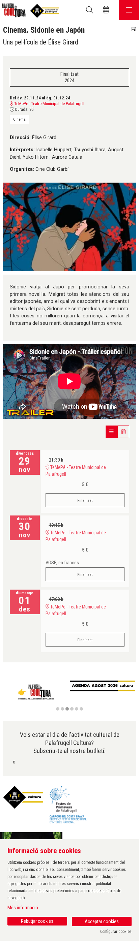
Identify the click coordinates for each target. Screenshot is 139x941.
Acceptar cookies (102, 921)
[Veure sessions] (111, 432)
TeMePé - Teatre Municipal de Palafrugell (48, 103)
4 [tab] (72, 709)
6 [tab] (81, 709)
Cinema (19, 119)
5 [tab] (76, 709)
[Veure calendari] (123, 432)
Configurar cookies (116, 932)
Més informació (22, 908)
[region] (69, 696)
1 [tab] (57, 709)
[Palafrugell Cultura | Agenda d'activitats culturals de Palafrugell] (29, 10)
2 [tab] (62, 709)
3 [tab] (67, 709)
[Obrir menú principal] (129, 10)
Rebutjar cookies (37, 921)
